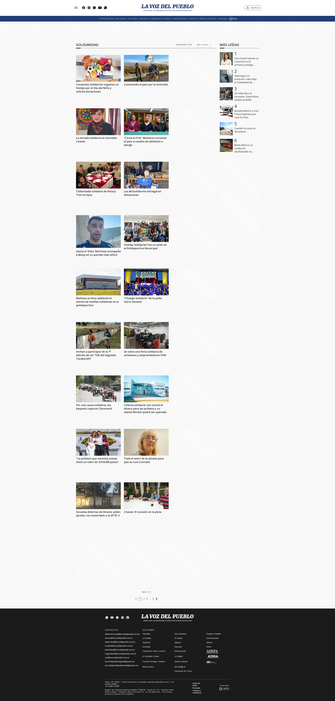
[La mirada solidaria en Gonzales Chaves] (98, 121)
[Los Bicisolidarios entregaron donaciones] (146, 175)
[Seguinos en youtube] (112, 618)
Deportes (144, 19)
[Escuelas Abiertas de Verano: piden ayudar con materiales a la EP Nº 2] (98, 495)
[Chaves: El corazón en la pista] (146, 495)
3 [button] (147, 598)
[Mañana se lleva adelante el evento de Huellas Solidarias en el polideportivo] (98, 282)
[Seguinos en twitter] (117, 618)
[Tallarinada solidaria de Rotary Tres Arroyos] (98, 175)
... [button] (150, 598)
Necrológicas (106, 19)
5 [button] (153, 598)
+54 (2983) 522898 (112, 686)
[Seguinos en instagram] (122, 618)
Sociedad (222, 19)
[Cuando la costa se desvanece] (226, 128)
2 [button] (144, 598)
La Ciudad (132, 19)
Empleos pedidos (207, 19)
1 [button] (140, 598)
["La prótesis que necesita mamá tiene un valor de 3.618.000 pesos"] (98, 442)
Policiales (121, 19)
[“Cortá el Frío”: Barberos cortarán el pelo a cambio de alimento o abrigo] (146, 121)
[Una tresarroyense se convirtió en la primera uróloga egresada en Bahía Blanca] (226, 58)
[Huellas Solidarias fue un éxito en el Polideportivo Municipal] (146, 228)
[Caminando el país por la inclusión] (146, 68)
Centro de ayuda (196, 684)
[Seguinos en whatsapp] (106, 618)
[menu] (76, 7)
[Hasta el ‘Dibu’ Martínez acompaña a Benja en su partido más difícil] (98, 247)
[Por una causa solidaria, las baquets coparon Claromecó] (98, 388)
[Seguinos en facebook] (127, 618)
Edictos (193, 19)
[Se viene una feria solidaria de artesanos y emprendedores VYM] (146, 335)
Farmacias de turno (160, 19)
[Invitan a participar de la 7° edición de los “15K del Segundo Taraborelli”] (98, 335)
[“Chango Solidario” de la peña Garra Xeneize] (146, 282)
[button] (136, 599)
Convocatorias (179, 19)
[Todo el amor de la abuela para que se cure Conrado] (146, 442)
